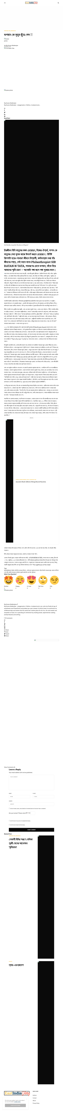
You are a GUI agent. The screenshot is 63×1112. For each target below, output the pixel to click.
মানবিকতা (18, 572)
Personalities (7, 30)
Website (10, 801)
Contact (35, 1098)
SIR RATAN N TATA (9, 570)
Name (10, 793)
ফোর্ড (5, 572)
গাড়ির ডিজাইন (42, 570)
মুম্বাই (21, 572)
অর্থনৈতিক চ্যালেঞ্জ (18, 570)
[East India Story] (31, 3)
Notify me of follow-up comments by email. (20, 820)
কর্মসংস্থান (29, 570)
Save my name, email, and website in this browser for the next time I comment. (28, 808)
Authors (35, 1095)
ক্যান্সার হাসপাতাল (35, 570)
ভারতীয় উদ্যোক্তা (12, 572)
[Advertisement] (31, 18)
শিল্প (30, 572)
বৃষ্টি (7, 572)
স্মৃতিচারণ (33, 572)
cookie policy (17, 1101)
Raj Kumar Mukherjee (12, 45)
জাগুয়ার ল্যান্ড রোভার (50, 570)
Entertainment (22, 479)
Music (28, 479)
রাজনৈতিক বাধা (26, 572)
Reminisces (13, 30)
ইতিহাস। (25, 570)
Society (10, 961)
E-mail (34, 793)
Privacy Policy (36, 1103)
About (34, 1100)
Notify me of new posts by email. (17, 824)
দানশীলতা (57, 570)
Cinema (17, 479)
